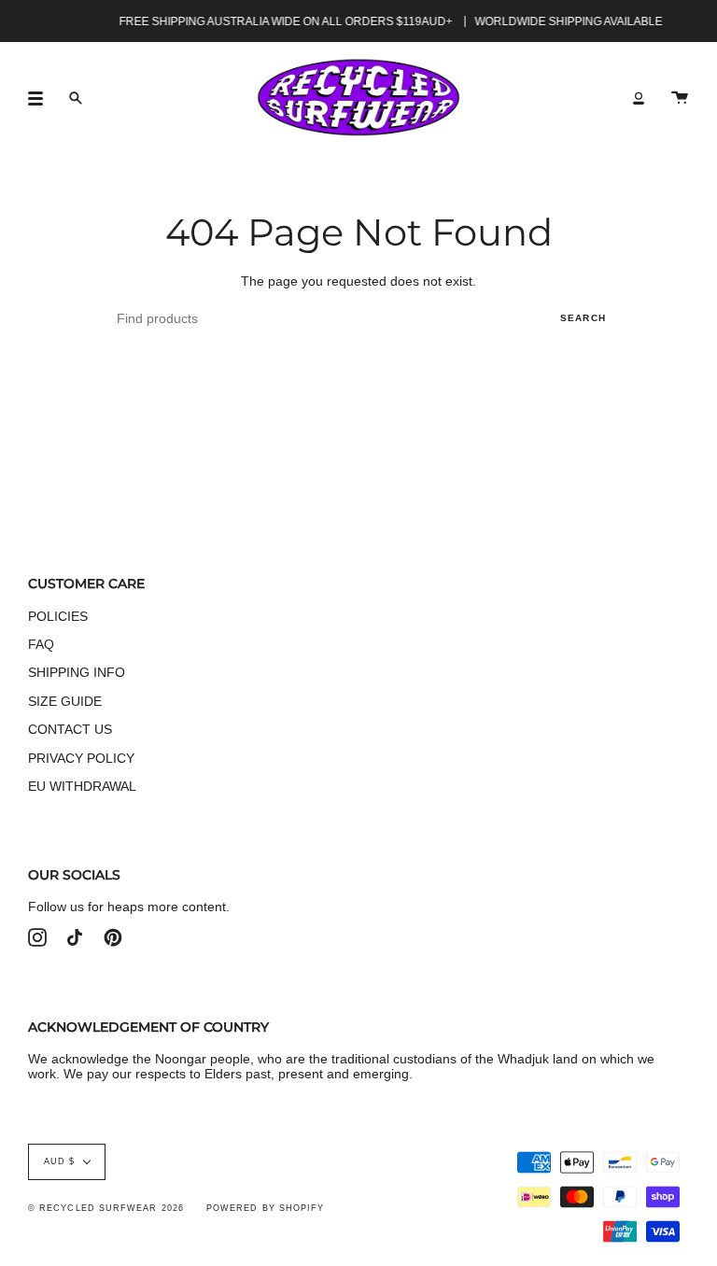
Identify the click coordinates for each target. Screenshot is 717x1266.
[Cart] (679, 97)
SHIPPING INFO (76, 672)
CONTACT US (70, 729)
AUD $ (59, 1161)
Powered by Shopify (265, 1208)
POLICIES (58, 616)
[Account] (638, 97)
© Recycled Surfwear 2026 (106, 1208)
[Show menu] (42, 98)
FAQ (41, 644)
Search (583, 318)
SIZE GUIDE (65, 701)
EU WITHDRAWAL (82, 786)
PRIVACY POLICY (81, 758)
